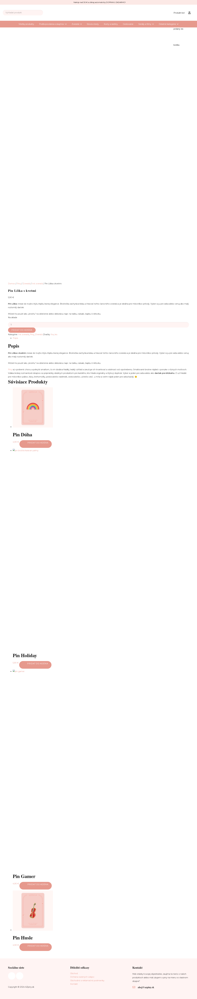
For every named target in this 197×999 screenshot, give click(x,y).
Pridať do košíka (21, 330)
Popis (15, 338)
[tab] (101, 338)
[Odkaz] (190, 12)
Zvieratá (26, 283)
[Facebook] (11, 976)
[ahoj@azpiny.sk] (135, 987)
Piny (19, 283)
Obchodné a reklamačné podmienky (87, 980)
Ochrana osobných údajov (82, 977)
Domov (11, 283)
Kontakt (74, 984)
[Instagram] (19, 976)
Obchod (74, 973)
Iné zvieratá (37, 283)
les (56, 334)
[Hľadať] (40, 12)
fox (52, 334)
